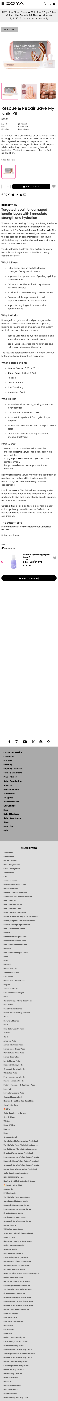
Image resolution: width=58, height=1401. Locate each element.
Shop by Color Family (13, 1009)
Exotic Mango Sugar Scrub (15, 1217)
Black (6, 1025)
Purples (7, 985)
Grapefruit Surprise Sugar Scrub (17, 1221)
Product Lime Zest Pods (14, 1081)
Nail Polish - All (10, 969)
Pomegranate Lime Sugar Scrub (17, 1209)
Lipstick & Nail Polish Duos (15, 893)
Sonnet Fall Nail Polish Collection (18, 896)
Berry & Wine (9, 1125)
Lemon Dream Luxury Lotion (16, 1361)
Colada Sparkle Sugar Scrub (16, 1201)
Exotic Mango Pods (12, 1061)
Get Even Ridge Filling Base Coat (18, 1001)
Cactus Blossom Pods (13, 1097)
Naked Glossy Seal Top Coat (16, 1397)
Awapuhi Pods (10, 1041)
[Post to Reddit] (12, 194)
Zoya (6, 810)
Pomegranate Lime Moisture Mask (18, 1301)
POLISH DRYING (10, 860)
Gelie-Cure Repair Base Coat (16, 1173)
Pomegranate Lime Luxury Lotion (18, 1349)
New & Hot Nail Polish (13, 904)
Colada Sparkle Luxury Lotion (16, 1365)
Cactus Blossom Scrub (13, 1253)
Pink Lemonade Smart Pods (15, 945)
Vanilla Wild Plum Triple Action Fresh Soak (21, 1145)
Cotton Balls (9, 1329)
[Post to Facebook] (2, 194)
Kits (5, 876)
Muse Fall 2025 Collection (15, 913)
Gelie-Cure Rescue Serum (15, 1113)
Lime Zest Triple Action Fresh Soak (18, 1153)
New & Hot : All (10, 901)
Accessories (9, 873)
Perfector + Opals (11, 1313)
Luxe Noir (8, 1089)
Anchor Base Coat (11, 973)
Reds (6, 961)
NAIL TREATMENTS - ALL (14, 1177)
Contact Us (9, 757)
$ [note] (27, 565)
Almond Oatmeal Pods (13, 1045)
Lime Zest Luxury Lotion (14, 1345)
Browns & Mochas (11, 1021)
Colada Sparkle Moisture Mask (17, 1285)
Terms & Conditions (13, 773)
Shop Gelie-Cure (11, 1105)
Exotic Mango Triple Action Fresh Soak (20, 1149)
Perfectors (8, 1333)
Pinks (6, 957)
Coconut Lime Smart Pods (15, 941)
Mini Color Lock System (14, 1029)
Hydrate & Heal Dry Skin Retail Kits (19, 1101)
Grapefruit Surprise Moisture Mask (18, 1305)
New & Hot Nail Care (12, 909)
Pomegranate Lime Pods (14, 1077)
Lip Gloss (7, 965)
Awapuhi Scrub (10, 1249)
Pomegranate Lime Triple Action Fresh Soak (21, 1157)
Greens (7, 1017)
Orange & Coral (10, 1137)
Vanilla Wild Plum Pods (14, 1053)
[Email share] (20, 194)
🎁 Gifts (7, 1109)
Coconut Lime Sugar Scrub (15, 937)
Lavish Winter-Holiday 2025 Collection (21, 917)
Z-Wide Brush (9, 1193)
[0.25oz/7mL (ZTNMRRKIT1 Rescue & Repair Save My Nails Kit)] (8, 171)
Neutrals (7, 949)
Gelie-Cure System (13, 818)
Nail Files (8, 1381)
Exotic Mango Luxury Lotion (15, 1341)
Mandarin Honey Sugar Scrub (16, 1205)
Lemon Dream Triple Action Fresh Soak (20, 1169)
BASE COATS (9, 856)
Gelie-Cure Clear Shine (13, 1277)
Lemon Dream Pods (12, 1057)
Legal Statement (11, 789)
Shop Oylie (8, 1189)
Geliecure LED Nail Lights (14, 1337)
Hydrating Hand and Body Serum (18, 1241)
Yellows (7, 1033)
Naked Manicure (10, 535)
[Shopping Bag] (54, 4)
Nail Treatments (11, 1389)
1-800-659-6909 (11, 802)
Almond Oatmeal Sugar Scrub (16, 1265)
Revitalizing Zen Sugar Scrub (16, 1257)
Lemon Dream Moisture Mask (16, 1309)
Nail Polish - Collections (14, 981)
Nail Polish (8, 1325)
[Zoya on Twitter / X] (33, 742)
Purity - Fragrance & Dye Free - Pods (19, 1085)
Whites (7, 1121)
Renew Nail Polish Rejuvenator (17, 1013)
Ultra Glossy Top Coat (13, 1373)
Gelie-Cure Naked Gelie (14, 1245)
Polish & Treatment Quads (15, 884)
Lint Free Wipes (10, 1393)
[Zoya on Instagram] (16, 742)
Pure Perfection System (14, 1321)
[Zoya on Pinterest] (48, 742)
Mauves (7, 1129)
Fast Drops (8, 977)
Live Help (8, 761)
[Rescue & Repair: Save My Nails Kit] (9, 91)
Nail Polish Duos (11, 888)
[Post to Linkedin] (17, 194)
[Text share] (24, 194)
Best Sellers (9, 1005)
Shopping (8, 798)
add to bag (25, 187)
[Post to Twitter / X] (5, 194)
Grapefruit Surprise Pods (14, 1069)
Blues (6, 997)
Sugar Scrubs (9, 1237)
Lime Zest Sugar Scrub (13, 1213)
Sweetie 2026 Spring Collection (17, 924)
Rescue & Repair (10, 880)
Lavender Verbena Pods (14, 1093)
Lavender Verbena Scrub (14, 1269)
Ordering (8, 765)
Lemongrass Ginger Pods (14, 1049)
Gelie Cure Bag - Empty (14, 1369)
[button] (15, 4)
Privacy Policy (10, 777)
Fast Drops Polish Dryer (14, 993)
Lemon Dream (10, 1225)
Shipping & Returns (13, 769)
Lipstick (7, 933)
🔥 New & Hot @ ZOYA (13, 1185)
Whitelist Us (9, 793)
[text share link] (24, 194)
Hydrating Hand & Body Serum (17, 1281)
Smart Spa (9, 826)
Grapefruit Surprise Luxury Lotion (18, 1357)
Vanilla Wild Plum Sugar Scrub (17, 1197)
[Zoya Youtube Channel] (25, 742)
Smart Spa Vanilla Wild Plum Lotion (19, 1353)
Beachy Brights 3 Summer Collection (19, 921)
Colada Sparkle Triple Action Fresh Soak (21, 1141)
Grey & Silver (9, 1117)
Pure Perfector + (10, 1317)
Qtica (6, 822)
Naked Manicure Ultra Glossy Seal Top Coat (21, 1273)
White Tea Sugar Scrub (13, 1229)
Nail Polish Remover (12, 1385)
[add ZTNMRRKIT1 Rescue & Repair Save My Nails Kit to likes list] (54, 186)
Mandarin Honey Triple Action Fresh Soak (21, 1161)
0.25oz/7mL (14, 127)
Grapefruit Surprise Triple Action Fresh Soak (21, 1165)
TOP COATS (8, 852)
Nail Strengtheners (12, 864)
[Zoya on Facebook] (9, 742)
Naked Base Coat (11, 1377)
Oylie (6, 830)
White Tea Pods (10, 1073)
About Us (8, 785)
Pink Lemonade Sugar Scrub (16, 953)
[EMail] (20, 194)
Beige (6, 1133)
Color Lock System (12, 868)
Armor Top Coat (10, 989)
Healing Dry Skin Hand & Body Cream (20, 1181)
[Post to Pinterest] (9, 194)
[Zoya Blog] (40, 742)
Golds (6, 1037)
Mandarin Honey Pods (13, 1065)
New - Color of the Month (14, 929)
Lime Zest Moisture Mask (14, 1293)
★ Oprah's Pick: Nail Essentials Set (18, 1233)
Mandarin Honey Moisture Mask (17, 1297)
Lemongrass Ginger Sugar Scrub (17, 1261)
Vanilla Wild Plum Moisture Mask (18, 1289)
